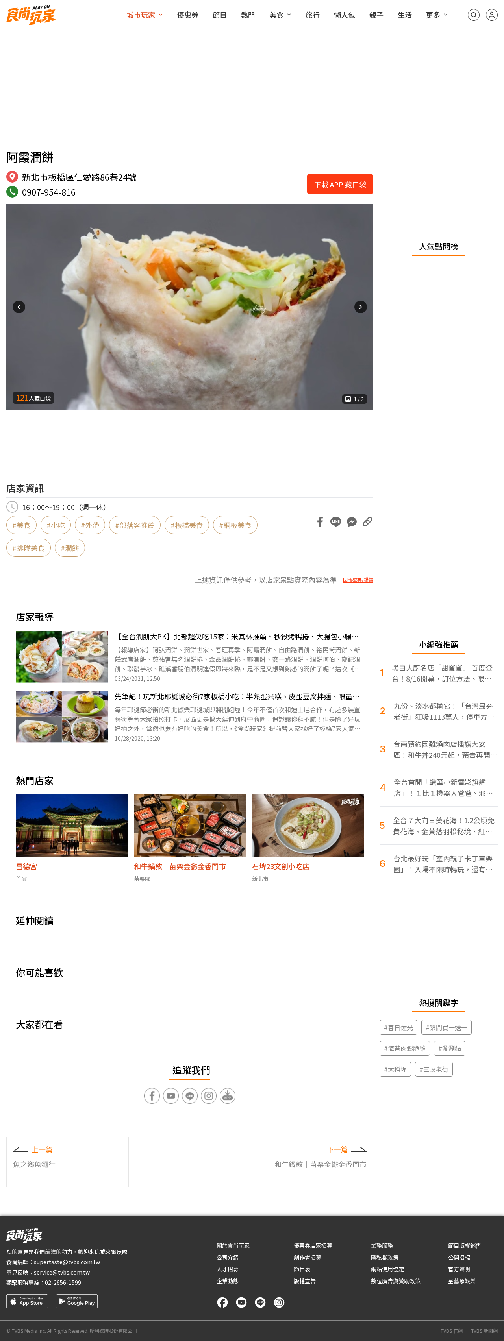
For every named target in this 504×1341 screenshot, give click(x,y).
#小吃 (55, 525)
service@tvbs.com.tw (62, 1272)
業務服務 (382, 1245)
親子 (376, 14)
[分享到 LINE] (336, 522)
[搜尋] (474, 15)
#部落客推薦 (135, 525)
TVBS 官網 (452, 1331)
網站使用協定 (387, 1269)
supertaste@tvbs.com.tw (67, 1262)
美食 (276, 14)
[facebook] (222, 1302)
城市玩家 (141, 14)
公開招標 (459, 1257)
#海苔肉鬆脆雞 (405, 1048)
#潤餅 (70, 548)
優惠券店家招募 (313, 1245)
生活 (405, 14)
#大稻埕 (395, 1069)
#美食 (21, 525)
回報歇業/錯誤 (358, 579)
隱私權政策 (384, 1257)
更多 (433, 14)
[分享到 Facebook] (320, 522)
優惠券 (187, 14)
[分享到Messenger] (352, 522)
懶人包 (344, 14)
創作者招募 (307, 1257)
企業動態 (228, 1281)
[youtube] (241, 1302)
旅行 (313, 14)
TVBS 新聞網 (484, 1331)
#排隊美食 (28, 548)
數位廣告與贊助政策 (396, 1281)
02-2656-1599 (63, 1282)
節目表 (302, 1269)
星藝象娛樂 (462, 1281)
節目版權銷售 (464, 1245)
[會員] (492, 15)
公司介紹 (228, 1257)
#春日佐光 (398, 1027)
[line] (260, 1302)
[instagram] (279, 1302)
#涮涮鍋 (449, 1048)
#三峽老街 (433, 1069)
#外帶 (90, 525)
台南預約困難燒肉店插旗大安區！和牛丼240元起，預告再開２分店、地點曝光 (445, 749)
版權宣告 (305, 1281)
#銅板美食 (235, 525)
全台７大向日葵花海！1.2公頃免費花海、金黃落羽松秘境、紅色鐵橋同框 (444, 826)
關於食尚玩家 (233, 1245)
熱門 (248, 14)
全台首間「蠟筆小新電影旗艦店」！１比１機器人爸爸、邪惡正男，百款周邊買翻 (443, 787)
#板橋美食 (186, 525)
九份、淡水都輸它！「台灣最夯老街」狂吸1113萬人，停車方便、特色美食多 (443, 711)
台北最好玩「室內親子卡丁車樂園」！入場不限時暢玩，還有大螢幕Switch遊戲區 (443, 864)
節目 (220, 14)
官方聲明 (459, 1269)
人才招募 (228, 1269)
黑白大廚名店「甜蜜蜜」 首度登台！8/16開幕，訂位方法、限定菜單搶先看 (442, 673)
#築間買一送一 (446, 1027)
